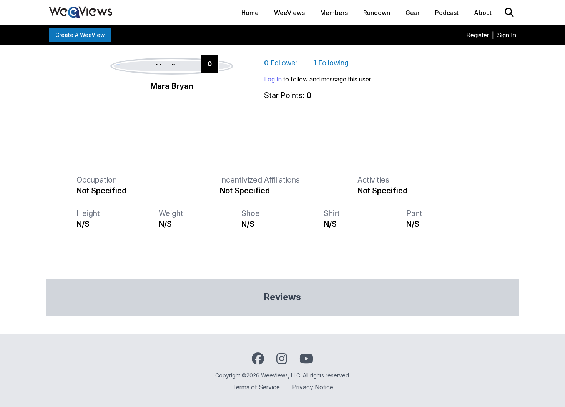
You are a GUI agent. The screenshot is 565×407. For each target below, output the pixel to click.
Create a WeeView (80, 35)
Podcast (447, 13)
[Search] (509, 12)
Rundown (376, 13)
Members (334, 13)
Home (250, 13)
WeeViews (289, 13)
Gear (412, 13)
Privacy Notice (312, 387)
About (483, 13)
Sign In (506, 35)
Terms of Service (256, 387)
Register (477, 35)
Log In (273, 79)
